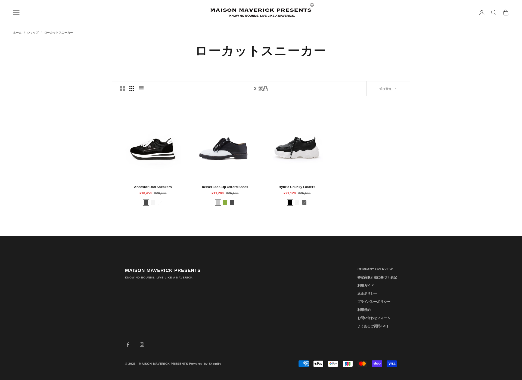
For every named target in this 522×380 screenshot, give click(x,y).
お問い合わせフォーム (374, 318)
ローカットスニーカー (58, 32)
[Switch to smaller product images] (131, 88)
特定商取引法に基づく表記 (377, 277)
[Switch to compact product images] (141, 88)
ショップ (33, 32)
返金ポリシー (367, 293)
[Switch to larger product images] (122, 88)
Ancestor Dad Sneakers (153, 187)
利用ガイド (366, 285)
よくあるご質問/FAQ (373, 326)
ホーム (17, 32)
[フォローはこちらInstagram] (142, 344)
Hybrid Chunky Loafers (297, 187)
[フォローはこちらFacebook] (127, 344)
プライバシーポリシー (374, 302)
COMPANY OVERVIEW (375, 269)
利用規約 (364, 310)
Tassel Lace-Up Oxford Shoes (224, 187)
